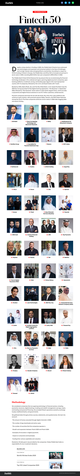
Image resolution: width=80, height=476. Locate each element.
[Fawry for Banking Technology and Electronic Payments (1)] (31, 105)
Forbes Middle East (20, 452)
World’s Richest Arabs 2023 (26, 455)
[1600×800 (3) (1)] (56, 452)
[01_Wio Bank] (14, 105)
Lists (40, 3)
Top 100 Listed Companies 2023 (28, 465)
